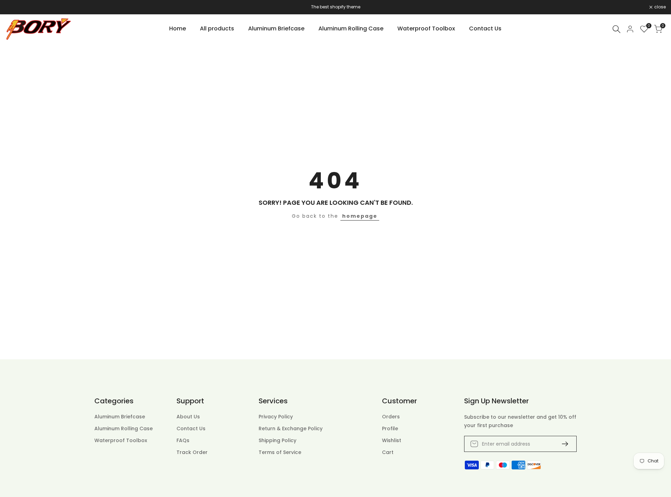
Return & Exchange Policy (291, 428)
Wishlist (391, 440)
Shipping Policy (277, 440)
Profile (390, 428)
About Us (188, 416)
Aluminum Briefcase (119, 416)
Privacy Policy (276, 416)
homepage (359, 216)
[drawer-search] (616, 29)
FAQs (182, 440)
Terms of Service (280, 452)
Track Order (192, 452)
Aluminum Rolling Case (123, 428)
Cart (388, 452)
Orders (391, 416)
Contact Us (190, 428)
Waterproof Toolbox (120, 440)
